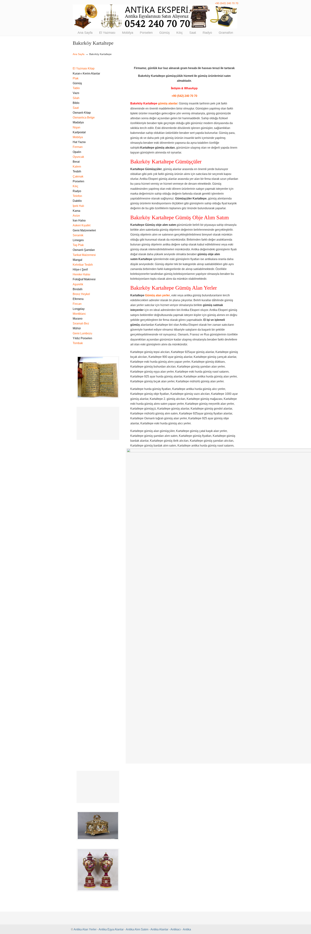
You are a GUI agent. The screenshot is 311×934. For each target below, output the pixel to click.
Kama (76, 210)
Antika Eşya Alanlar (111, 929)
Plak (75, 78)
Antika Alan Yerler (85, 929)
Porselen (78, 181)
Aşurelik (78, 284)
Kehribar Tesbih (83, 264)
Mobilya (78, 137)
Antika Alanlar (159, 929)
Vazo (76, 93)
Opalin (77, 151)
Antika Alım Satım (137, 929)
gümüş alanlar (167, 103)
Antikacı (175, 929)
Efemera (78, 298)
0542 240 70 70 (155, 16)
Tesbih (77, 171)
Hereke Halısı (81, 274)
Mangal (77, 259)
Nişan (76, 127)
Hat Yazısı (79, 142)
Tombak (78, 343)
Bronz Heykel (81, 294)
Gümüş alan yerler (157, 295)
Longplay (79, 308)
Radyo (77, 191)
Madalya (78, 122)
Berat (76, 161)
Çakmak (78, 176)
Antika (187, 929)
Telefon (77, 195)
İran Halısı (79, 220)
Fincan (77, 303)
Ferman (78, 146)
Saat (76, 107)
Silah (76, 98)
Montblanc (79, 313)
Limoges (78, 240)
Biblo (76, 102)
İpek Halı (78, 205)
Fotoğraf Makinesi (84, 279)
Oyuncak (78, 156)
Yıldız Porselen (82, 338)
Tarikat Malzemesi (84, 254)
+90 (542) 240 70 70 (226, 3)
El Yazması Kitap (83, 68)
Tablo (76, 88)
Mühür (77, 328)
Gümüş (77, 83)
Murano (77, 318)
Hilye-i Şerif (80, 269)
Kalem (77, 166)
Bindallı (77, 289)
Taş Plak (78, 245)
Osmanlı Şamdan (84, 249)
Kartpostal (79, 132)
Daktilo (77, 200)
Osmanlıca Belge (84, 117)
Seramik (78, 235)
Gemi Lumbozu (82, 333)
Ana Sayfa (78, 54)
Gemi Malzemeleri (84, 230)
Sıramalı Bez (81, 323)
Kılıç (75, 186)
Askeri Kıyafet (81, 225)
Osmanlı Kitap (82, 112)
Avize (76, 215)
